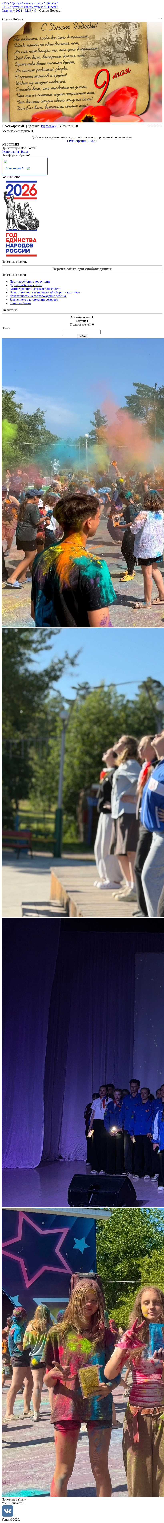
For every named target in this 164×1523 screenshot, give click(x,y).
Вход (91, 141)
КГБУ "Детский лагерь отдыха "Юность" (30, 3)
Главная (7, 10)
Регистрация (77, 141)
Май (28, 10)
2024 (19, 10)
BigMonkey (48, 126)
